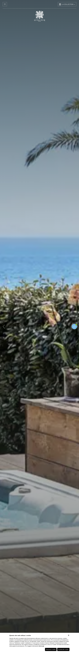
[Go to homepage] (39, 16)
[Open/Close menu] (5, 4)
